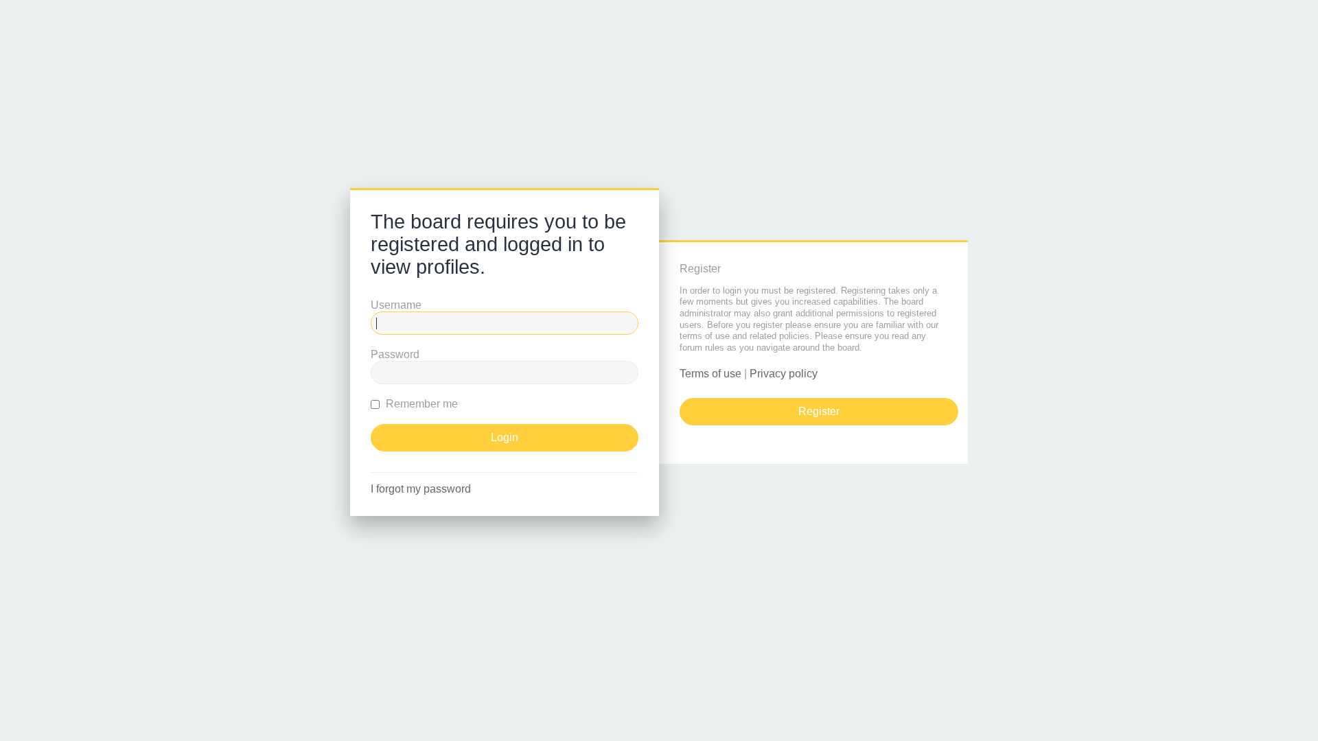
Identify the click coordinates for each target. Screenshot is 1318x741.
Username (396, 305)
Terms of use (710, 373)
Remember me (420, 404)
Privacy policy (784, 373)
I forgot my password (421, 489)
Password (395, 354)
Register (819, 411)
